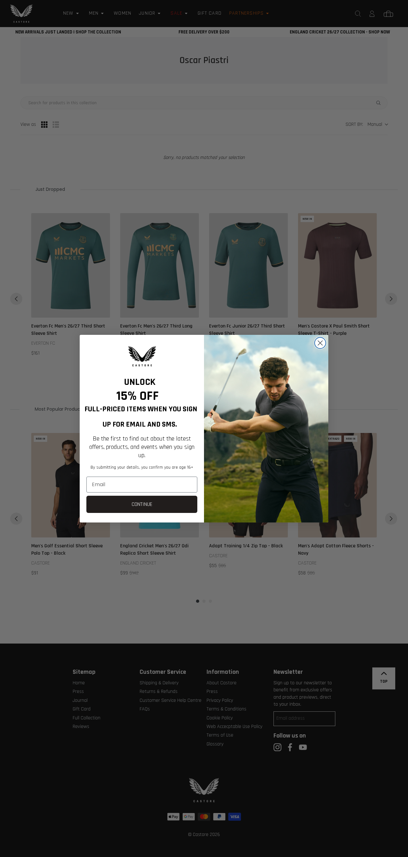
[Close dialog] (320, 343)
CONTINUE (142, 504)
